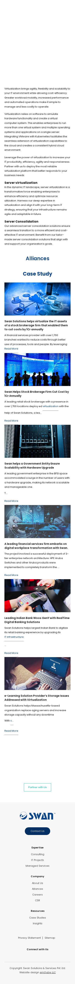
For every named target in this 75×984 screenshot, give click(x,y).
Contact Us (37, 831)
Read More (11, 348)
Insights (37, 923)
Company (37, 876)
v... (11, 720)
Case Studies (37, 917)
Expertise (37, 847)
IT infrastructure (14, 637)
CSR (37, 900)
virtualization (50, 406)
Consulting (37, 854)
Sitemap (50, 938)
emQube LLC (48, 972)
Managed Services (37, 866)
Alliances (37, 889)
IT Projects (37, 860)
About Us (37, 883)
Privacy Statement (29, 938)
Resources (37, 911)
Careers (37, 894)
